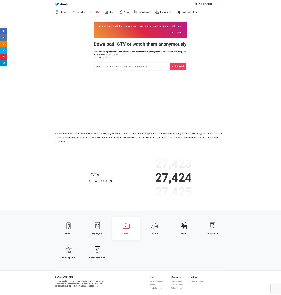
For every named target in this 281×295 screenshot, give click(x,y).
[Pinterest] (3, 57)
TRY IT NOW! (176, 32)
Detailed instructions (102, 57)
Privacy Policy (177, 285)
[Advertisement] (140, 93)
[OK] (3, 44)
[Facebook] (3, 31)
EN (223, 4)
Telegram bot (177, 288)
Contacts (152, 285)
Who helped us (155, 288)
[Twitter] (3, 50)
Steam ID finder (196, 282)
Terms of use (176, 282)
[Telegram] (3, 63)
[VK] (3, 37)
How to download (204, 4)
